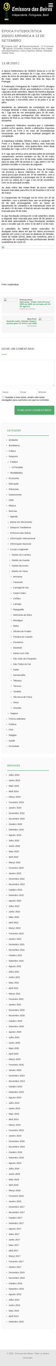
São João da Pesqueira (24, 658)
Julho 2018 (14, 1168)
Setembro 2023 (16, 829)
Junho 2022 (14, 911)
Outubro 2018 (15, 1152)
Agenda (9, 49)
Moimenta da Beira (22, 615)
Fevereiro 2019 (16, 1130)
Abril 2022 (13, 922)
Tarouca (17, 686)
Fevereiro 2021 (16, 999)
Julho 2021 (14, 971)
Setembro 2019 (16, 1092)
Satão (16, 669)
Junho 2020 (14, 1043)
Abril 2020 (13, 1053)
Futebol (49, 49)
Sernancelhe (19, 675)
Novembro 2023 (17, 818)
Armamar (17, 576)
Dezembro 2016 (16, 1272)
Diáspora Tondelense (20, 527)
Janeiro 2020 (15, 1070)
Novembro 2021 (17, 950)
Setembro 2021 (16, 961)
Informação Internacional (22, 538)
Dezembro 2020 (16, 1010)
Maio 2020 (14, 1048)
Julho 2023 (14, 840)
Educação (14, 483)
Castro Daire (19, 593)
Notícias (39, 51)
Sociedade (47, 51)
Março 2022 (14, 928)
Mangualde (18, 609)
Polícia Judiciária (17, 719)
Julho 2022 (14, 906)
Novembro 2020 (17, 1015)
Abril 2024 (13, 791)
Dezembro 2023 (16, 813)
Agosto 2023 (15, 835)
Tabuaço (17, 680)
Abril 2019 (13, 1119)
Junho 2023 (14, 846)
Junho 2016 (14, 1305)
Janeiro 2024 (15, 807)
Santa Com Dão (21, 653)
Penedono (18, 642)
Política (12, 724)
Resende (17, 647)
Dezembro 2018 (16, 1141)
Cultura (12, 451)
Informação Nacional (10, 51)
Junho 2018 (14, 1174)
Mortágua (18, 620)
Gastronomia (15, 494)
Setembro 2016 (16, 1289)
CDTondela (18, 49)
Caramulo (18, 582)
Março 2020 (14, 1059)
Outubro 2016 (15, 1283)
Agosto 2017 (15, 1228)
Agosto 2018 (15, 1163)
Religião (13, 735)
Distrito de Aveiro (20, 565)
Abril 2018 (13, 1185)
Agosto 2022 (15, 900)
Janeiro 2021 (15, 1004)
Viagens (14, 713)
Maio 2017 (14, 1245)
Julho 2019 (14, 1103)
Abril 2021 (13, 988)
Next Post (21, 321)
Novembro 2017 (17, 1212)
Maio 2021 (14, 982)
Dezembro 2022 (16, 879)
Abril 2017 (13, 1250)
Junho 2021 (14, 977)
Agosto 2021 (15, 966)
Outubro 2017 (15, 1217)
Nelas (16, 626)
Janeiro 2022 (15, 939)
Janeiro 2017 (15, 1267)
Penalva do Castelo (23, 636)
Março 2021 (14, 993)
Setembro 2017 (16, 1223)
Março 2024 (14, 797)
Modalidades (16, 472)
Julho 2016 (14, 1299)
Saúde (12, 740)
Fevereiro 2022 (16, 933)
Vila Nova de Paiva (22, 697)
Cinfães (17, 598)
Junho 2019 (14, 1108)
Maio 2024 (14, 786)
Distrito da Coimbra (27, 309)
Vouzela (17, 708)
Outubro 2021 (15, 955)
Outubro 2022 (15, 889)
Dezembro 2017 (16, 1207)
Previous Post (35, 303)
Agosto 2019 (15, 1097)
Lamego (17, 604)
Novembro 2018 (17, 1146)
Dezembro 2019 (16, 1075)
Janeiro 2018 (15, 1201)
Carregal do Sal (20, 587)
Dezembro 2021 (16, 944)
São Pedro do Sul (22, 664)
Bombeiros (14, 445)
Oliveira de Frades (22, 631)
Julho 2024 (14, 775)
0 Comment (48, 46)
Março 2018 (14, 1190)
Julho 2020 (14, 1037)
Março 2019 (14, 1125)
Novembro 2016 (17, 1278)
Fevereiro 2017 (16, 1261)
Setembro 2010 (16, 1321)
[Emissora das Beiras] (28, 20)
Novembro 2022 (17, 884)
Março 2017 (14, 1256)
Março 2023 (14, 862)
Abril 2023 (13, 857)
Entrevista (14, 489)
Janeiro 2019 (15, 1135)
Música (12, 505)
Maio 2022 (14, 917)
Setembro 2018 (16, 1157)
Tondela (5, 53)
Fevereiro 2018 (16, 1196)
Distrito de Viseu (38, 49)
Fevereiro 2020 (16, 1064)
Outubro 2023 (15, 824)
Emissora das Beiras (20, 533)
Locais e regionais (27, 51)
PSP (11, 729)
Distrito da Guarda (20, 560)
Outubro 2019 (15, 1086)
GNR (11, 500)
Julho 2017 (14, 1234)
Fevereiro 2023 (16, 868)
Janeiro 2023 (15, 873)
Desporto (27, 49)
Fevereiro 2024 (16, 802)
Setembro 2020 (16, 1026)
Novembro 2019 (17, 1081)
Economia (14, 478)
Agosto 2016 (15, 1294)
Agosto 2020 (15, 1032)
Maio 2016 (14, 1310)
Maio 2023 (14, 851)
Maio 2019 (14, 1114)
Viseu (11, 53)
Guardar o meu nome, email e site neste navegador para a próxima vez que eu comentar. (25, 398)
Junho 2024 (14, 780)
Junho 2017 (14, 1239)
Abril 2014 (13, 1316)
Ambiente (13, 440)
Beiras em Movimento (21, 522)
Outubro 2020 (15, 1021)
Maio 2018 (14, 1179)
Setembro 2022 (16, 895)
